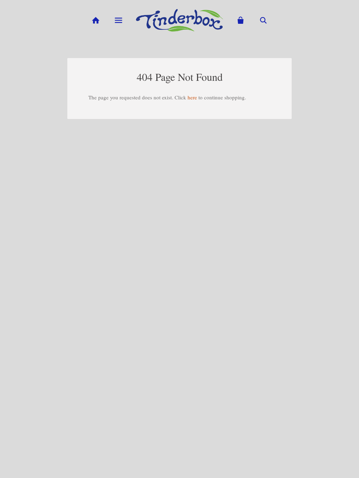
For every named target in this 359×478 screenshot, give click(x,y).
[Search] (263, 20)
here (192, 97)
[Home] (95, 20)
